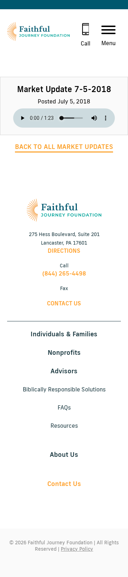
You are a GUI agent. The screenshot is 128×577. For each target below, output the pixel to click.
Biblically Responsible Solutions (64, 389)
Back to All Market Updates (64, 146)
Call (85, 43)
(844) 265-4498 (64, 273)
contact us (64, 303)
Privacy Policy (77, 549)
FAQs (64, 407)
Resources (64, 425)
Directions (64, 250)
